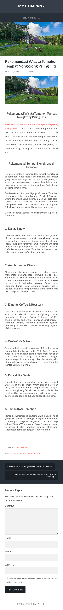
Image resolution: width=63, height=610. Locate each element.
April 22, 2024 (12, 72)
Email (9, 551)
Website (9, 565)
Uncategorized (22, 447)
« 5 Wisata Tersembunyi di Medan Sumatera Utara (29, 466)
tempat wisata (26, 453)
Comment (11, 506)
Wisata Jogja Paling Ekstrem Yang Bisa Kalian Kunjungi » (35, 475)
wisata (37, 453)
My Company (31, 6)
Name (9, 538)
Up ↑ (44, 604)
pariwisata (14, 453)
